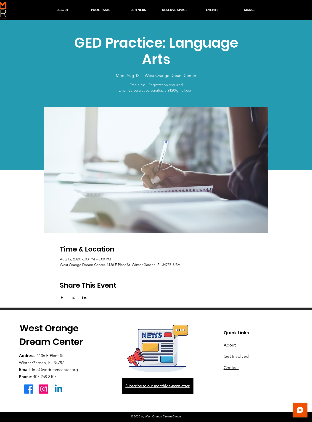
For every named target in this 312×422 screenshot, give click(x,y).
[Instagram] (43, 389)
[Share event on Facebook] (62, 297)
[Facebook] (28, 389)
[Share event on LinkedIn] (84, 297)
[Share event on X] (73, 297)
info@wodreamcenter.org (55, 369)
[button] (100, 9)
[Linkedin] (58, 389)
